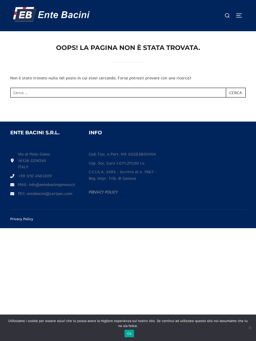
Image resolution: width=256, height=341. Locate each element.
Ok (129, 334)
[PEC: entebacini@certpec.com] (41, 193)
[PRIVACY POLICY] (103, 192)
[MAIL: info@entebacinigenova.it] (42, 184)
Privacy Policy (21, 219)
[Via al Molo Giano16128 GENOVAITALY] (30, 160)
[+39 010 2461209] (31, 176)
